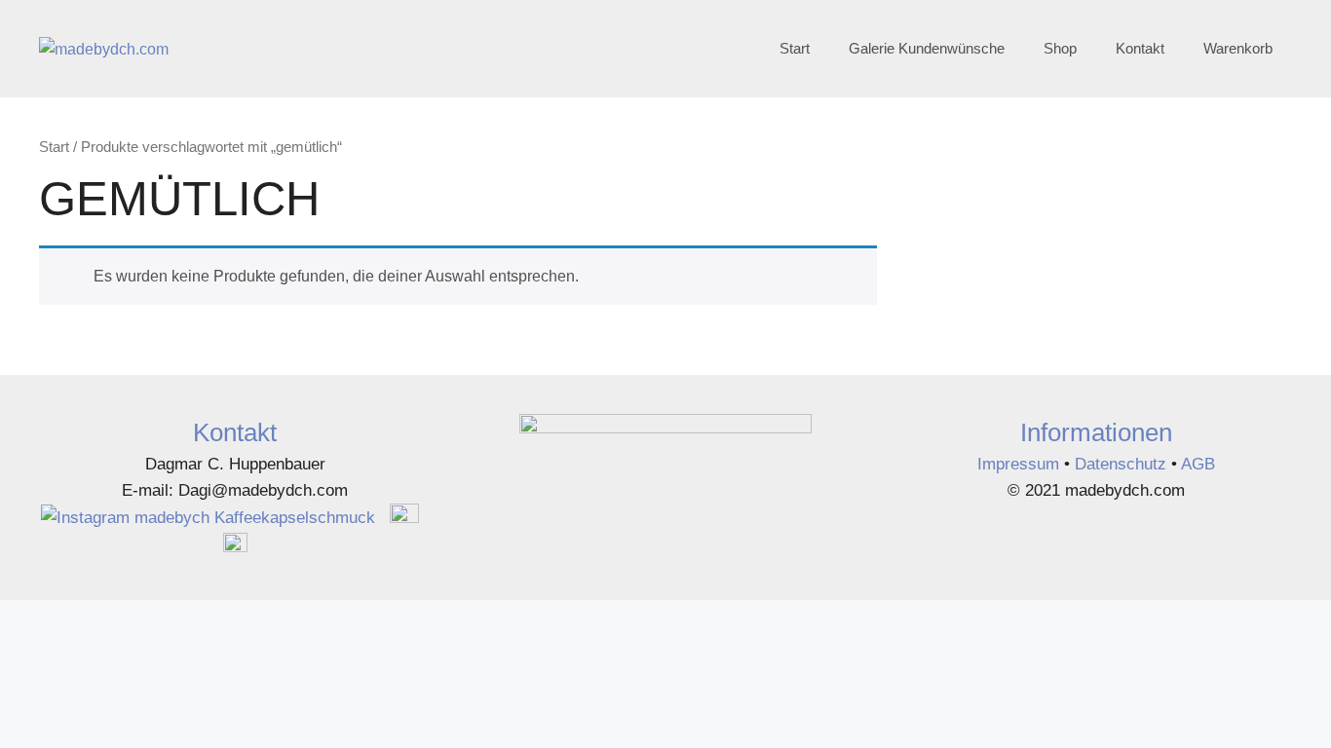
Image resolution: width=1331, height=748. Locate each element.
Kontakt (1140, 48)
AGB (1198, 464)
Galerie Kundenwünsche (927, 48)
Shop (1060, 48)
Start (795, 48)
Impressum (1020, 464)
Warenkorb (1238, 48)
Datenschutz (1120, 464)
